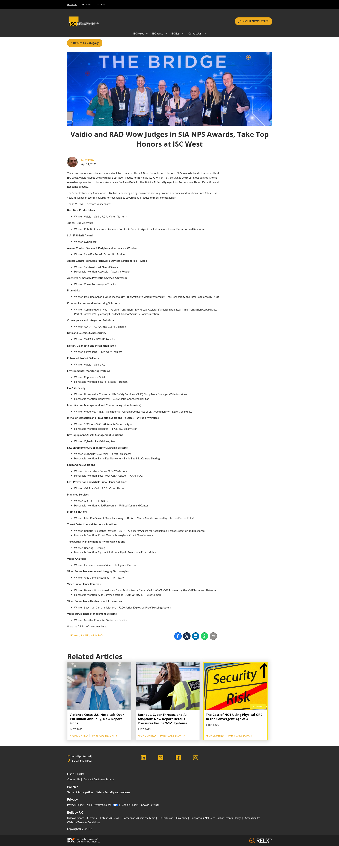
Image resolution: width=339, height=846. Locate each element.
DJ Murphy (87, 159)
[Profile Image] (72, 162)
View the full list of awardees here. (87, 626)
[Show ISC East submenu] (183, 33)
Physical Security (104, 735)
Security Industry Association (89, 193)
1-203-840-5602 (82, 760)
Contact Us (195, 33)
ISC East (101, 4)
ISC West (86, 4)
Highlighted (79, 735)
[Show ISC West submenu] (165, 33)
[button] (253, 21)
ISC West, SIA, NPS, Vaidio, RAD (86, 635)
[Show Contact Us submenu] (204, 33)
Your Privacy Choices (99, 804)
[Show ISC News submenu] (147, 33)
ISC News (72, 4)
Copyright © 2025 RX (79, 828)
